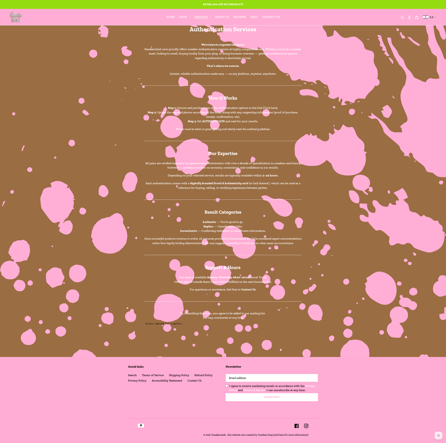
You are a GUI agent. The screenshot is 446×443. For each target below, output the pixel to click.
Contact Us (194, 380)
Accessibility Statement (167, 380)
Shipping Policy (179, 375)
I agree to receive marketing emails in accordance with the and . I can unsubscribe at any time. (272, 388)
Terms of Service (153, 375)
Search (132, 375)
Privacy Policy (137, 380)
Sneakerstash (219, 434)
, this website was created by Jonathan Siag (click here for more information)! (267, 434)
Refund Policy (203, 375)
